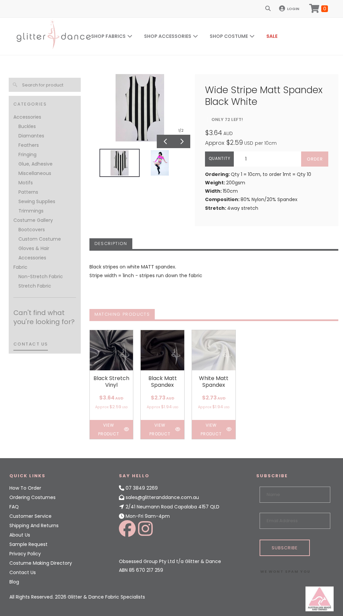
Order (315, 159)
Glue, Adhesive (35, 164)
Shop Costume (229, 36)
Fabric (20, 267)
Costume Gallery (33, 220)
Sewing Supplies (36, 201)
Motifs (25, 182)
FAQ (14, 506)
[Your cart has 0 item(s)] (318, 9)
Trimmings (31, 210)
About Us (19, 535)
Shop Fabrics (108, 36)
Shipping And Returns (34, 525)
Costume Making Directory (40, 563)
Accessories (27, 117)
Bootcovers (31, 229)
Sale (272, 36)
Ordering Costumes (32, 497)
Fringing (27, 154)
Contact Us (22, 572)
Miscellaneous (34, 173)
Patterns (28, 192)
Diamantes (31, 135)
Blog (14, 581)
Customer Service (30, 516)
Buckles (27, 126)
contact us (30, 344)
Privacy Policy (25, 553)
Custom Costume (39, 239)
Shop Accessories (167, 36)
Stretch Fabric (34, 286)
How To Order (25, 488)
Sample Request (28, 544)
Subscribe (285, 548)
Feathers (28, 145)
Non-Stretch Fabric (40, 276)
